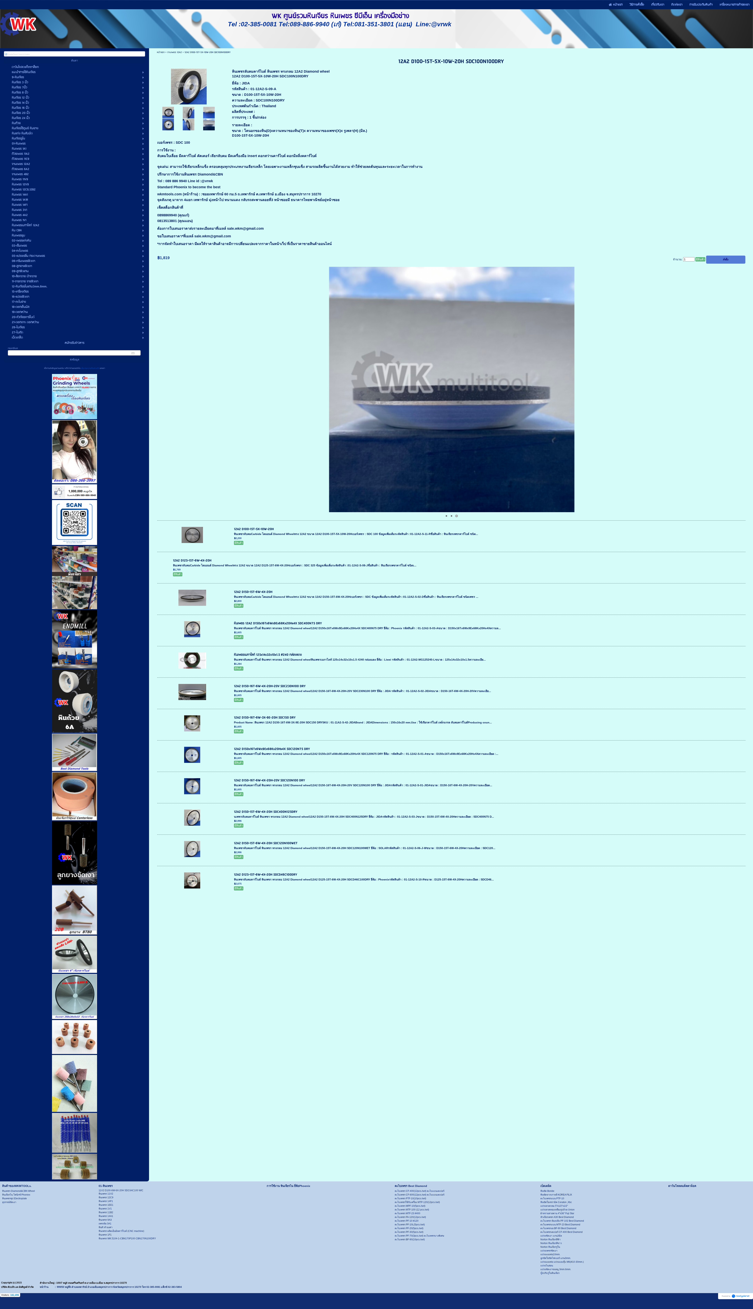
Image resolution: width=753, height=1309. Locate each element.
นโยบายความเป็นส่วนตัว (90, 368)
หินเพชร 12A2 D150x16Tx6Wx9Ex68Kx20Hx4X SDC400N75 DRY (278, 623)
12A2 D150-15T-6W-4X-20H (253, 592)
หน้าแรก (161, 52)
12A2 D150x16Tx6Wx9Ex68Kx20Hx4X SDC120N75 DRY (272, 749)
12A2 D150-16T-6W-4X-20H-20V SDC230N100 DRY (270, 686)
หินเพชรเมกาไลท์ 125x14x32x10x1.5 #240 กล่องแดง (268, 654)
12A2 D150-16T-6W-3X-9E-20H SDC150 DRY (265, 717)
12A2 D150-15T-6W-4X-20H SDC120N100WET (265, 843)
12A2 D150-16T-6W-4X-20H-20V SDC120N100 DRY (269, 780)
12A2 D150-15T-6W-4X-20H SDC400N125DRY (265, 811)
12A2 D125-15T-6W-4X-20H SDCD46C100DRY (265, 874)
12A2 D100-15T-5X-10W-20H (254, 529)
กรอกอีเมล (13, 348)
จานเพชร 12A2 (175, 52)
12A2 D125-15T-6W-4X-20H (192, 560)
